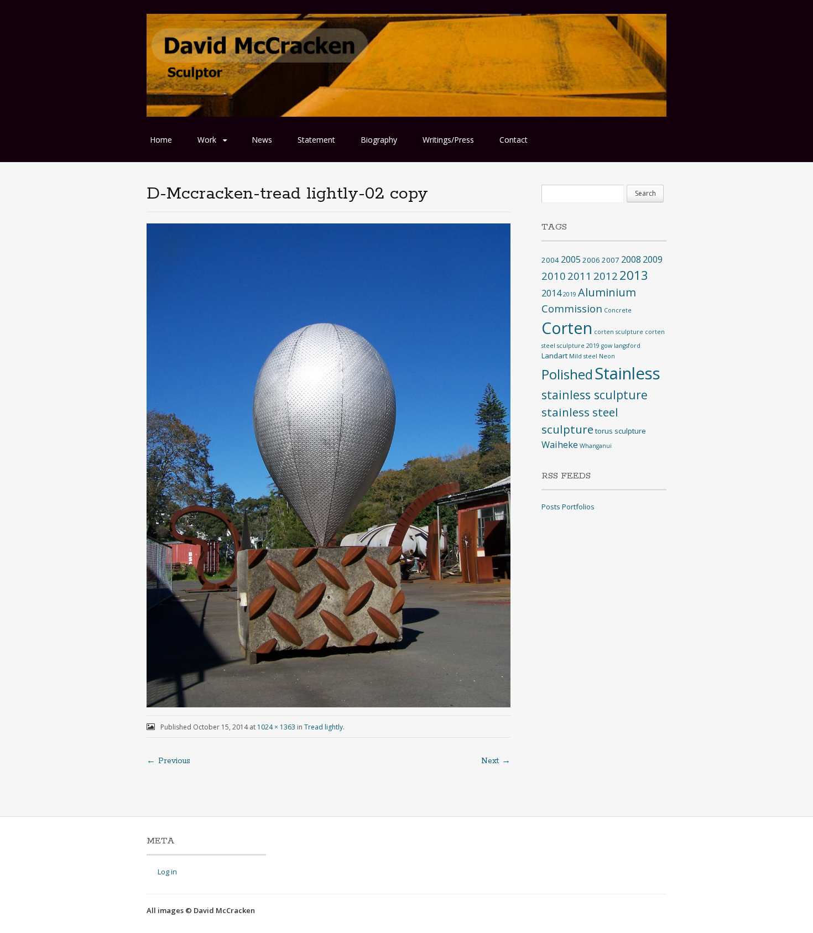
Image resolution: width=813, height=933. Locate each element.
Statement (316, 139)
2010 (553, 276)
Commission (571, 308)
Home (161, 139)
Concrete (618, 310)
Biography (379, 139)
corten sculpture (618, 332)
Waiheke (559, 445)
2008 (631, 259)
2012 (605, 276)
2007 (610, 260)
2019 (569, 294)
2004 (550, 260)
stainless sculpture (594, 395)
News (262, 139)
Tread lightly (323, 727)
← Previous (168, 761)
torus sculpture (620, 431)
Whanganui (596, 446)
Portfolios (578, 507)
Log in (167, 872)
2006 (591, 260)
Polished (567, 374)
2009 (653, 259)
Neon (607, 356)
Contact (513, 139)
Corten (566, 327)
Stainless (627, 373)
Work (206, 139)
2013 (633, 275)
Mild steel (583, 356)
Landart (554, 356)
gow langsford (620, 346)
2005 (571, 259)
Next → (495, 761)
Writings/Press (448, 139)
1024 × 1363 (276, 727)
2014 (551, 293)
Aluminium (607, 292)
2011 (579, 276)
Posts (550, 507)
